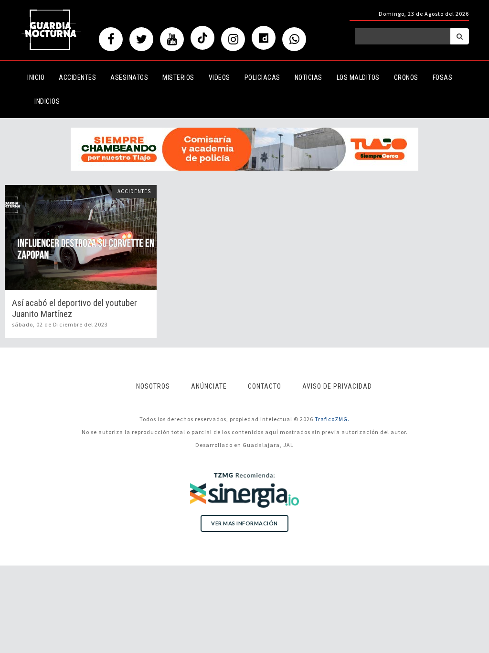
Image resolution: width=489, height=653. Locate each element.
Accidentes (77, 77)
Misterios (178, 77)
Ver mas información (244, 523)
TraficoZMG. (332, 419)
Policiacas (262, 77)
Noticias (308, 77)
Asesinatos (129, 77)
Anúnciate (209, 386)
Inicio (35, 77)
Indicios (47, 101)
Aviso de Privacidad (337, 386)
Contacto (264, 386)
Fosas (443, 77)
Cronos (406, 77)
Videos (219, 77)
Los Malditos (358, 77)
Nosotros (153, 386)
